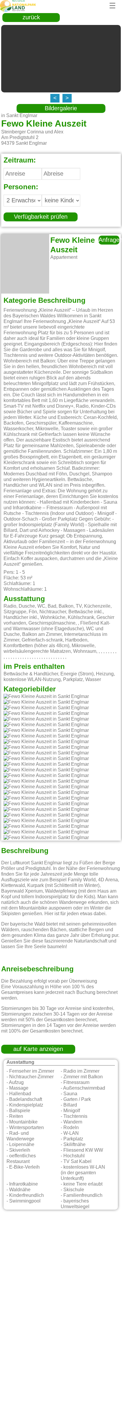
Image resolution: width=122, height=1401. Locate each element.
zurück (31, 18)
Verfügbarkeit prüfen (41, 217)
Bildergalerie (61, 108)
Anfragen (109, 240)
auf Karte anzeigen (38, 1049)
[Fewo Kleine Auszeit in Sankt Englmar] (46, 696)
